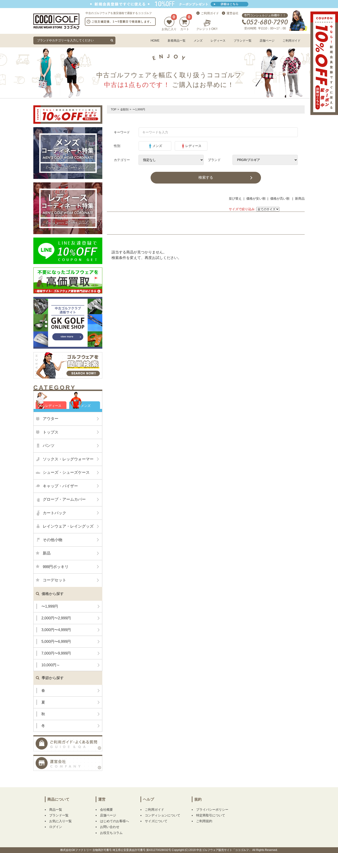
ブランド (214, 160)
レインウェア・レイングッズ (68, 526)
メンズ (198, 40)
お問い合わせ (109, 827)
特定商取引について (210, 815)
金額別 (124, 109)
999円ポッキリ (56, 567)
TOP (113, 109)
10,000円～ (50, 665)
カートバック (54, 513)
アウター (50, 418)
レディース (218, 40)
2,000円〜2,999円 (56, 618)
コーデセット (54, 580)
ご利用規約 (204, 821)
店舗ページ (267, 40)
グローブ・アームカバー (64, 499)
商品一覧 (55, 809)
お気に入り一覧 (60, 821)
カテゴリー (122, 160)
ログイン (55, 827)
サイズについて (156, 821)
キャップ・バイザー (60, 486)
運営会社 (232, 13)
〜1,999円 (49, 606)
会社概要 (106, 809)
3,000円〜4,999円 (56, 630)
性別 (117, 146)
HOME (155, 40)
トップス (50, 432)
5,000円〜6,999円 (56, 641)
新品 (47, 553)
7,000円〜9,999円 (56, 653)
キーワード (122, 132)
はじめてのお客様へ (114, 821)
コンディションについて (162, 815)
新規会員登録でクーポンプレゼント (169, 4)
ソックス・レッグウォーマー (68, 459)
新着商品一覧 (177, 40)
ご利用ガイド (210, 13)
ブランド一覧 (243, 40)
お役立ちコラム (111, 833)
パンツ (48, 445)
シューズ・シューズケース (66, 472)
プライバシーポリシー (212, 809)
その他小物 (52, 540)
